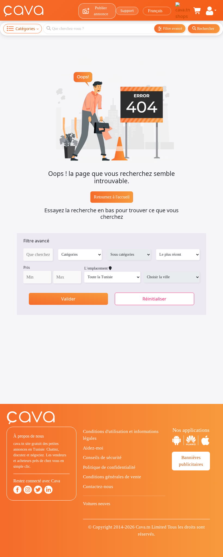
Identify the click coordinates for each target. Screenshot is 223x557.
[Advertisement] (111, 366)
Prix (26, 267)
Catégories (25, 28)
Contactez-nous (98, 486)
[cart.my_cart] (197, 11)
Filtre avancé (36, 241)
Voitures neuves (96, 503)
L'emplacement (96, 268)
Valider (68, 299)
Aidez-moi (93, 448)
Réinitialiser (154, 299)
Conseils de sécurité (102, 457)
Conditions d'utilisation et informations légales (121, 435)
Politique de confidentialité (109, 467)
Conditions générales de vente (112, 476)
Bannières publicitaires (191, 461)
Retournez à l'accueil (111, 197)
